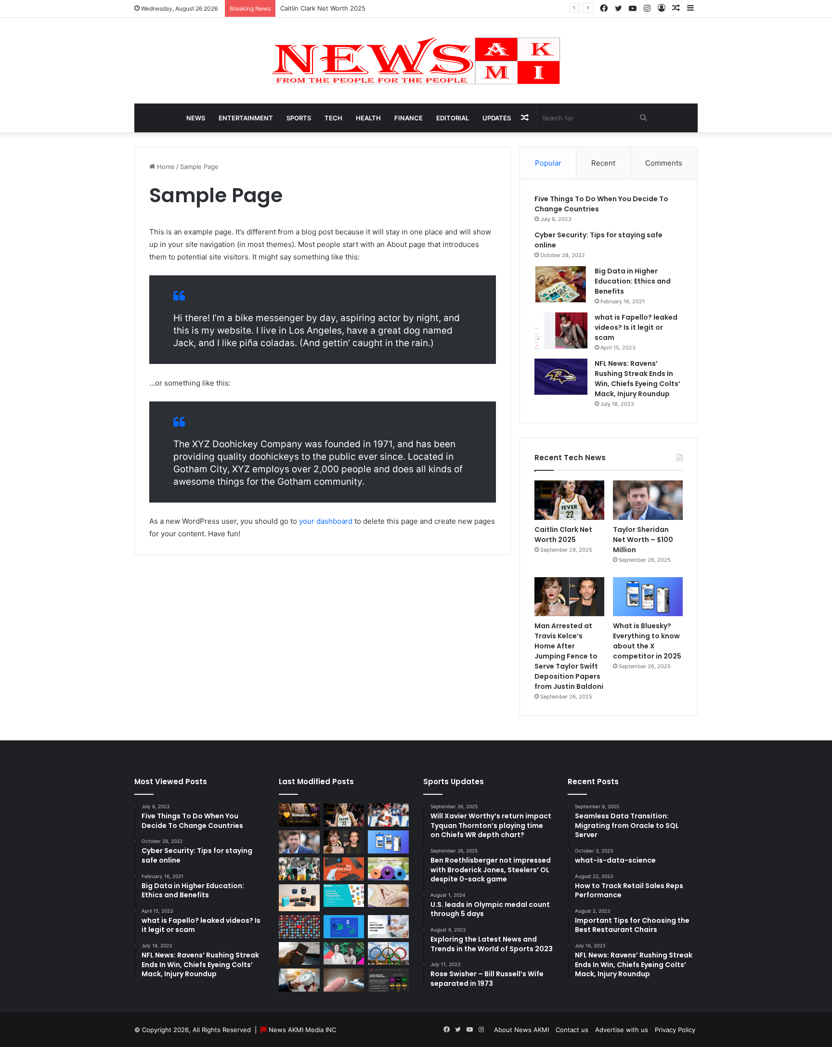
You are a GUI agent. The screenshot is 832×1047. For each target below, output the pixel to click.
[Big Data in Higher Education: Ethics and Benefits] (560, 284)
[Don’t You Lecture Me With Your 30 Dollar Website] (299, 926)
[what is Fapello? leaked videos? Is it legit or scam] (560, 330)
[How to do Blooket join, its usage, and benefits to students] (344, 895)
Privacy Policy (675, 1030)
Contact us (572, 1030)
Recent (603, 163)
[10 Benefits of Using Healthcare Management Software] (388, 926)
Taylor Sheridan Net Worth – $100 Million (643, 540)
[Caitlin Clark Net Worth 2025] (569, 500)
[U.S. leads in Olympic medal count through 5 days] (388, 953)
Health (368, 118)
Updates (496, 118)
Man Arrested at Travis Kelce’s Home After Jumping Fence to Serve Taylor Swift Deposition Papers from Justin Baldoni (568, 656)
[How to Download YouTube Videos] (299, 953)
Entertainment (246, 118)
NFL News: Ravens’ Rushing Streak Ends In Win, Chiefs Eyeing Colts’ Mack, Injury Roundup (637, 379)
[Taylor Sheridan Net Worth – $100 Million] (648, 500)
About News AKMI (521, 1030)
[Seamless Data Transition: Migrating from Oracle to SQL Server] (344, 926)
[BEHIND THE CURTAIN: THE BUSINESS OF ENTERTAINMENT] (344, 953)
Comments (663, 163)
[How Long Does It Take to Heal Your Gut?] (388, 895)
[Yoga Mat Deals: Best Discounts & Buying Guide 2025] (388, 868)
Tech (333, 118)
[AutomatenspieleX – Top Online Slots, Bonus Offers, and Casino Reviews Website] (388, 980)
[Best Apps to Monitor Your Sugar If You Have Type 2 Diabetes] (344, 980)
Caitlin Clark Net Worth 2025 (322, 8)
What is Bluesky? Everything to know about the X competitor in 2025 (647, 641)
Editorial (452, 118)
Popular (548, 163)
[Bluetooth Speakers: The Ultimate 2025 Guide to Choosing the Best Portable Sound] (299, 897)
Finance (408, 118)
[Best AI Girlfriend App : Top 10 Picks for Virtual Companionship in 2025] (299, 815)
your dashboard (325, 521)
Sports (298, 118)
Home (165, 166)
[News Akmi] (416, 60)
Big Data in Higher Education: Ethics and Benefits (633, 281)
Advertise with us (621, 1030)
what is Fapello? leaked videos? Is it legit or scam (636, 327)
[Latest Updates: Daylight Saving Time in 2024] (299, 980)
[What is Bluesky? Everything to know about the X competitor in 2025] (648, 597)
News (195, 118)
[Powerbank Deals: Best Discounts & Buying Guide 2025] (344, 868)
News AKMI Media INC (302, 1030)
